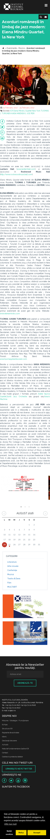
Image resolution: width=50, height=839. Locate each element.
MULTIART (12, 587)
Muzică (10, 574)
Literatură (12, 562)
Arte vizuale (12, 566)
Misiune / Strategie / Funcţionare (15, 721)
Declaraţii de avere (9, 741)
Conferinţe (12, 570)
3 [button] (29, 507)
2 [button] (25, 507)
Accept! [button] (36, 833)
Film (9, 583)
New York (36, 111)
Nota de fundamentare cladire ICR (15, 749)
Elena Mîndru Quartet (22, 111)
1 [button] (21, 507)
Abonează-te (25, 683)
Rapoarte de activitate (10, 733)
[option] (24, 485)
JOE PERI (30, 113)
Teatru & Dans (13, 578)
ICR (11, 111)
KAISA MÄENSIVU (18, 113)
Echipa (4, 725)
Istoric (4, 737)
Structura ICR (7, 729)
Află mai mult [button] (10, 824)
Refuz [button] (21, 833)
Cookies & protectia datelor (12, 757)
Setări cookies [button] (9, 832)
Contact (5, 753)
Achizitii (5, 745)
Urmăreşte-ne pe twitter (18, 769)
